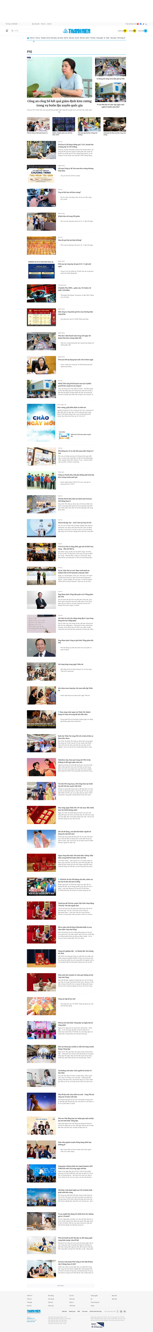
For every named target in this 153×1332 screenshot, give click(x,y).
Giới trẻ (66, 38)
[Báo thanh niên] (76, 30)
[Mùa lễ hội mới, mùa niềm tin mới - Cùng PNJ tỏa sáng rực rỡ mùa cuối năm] (41, 1102)
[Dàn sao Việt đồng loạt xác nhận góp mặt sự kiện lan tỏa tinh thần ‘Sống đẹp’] (41, 1126)
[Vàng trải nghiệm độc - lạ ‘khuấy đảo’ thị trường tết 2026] (41, 958)
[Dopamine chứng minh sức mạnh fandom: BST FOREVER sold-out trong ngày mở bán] (41, 1173)
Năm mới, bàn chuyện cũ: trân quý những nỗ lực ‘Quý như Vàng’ (75, 976)
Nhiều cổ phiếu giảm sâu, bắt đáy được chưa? (62, 134)
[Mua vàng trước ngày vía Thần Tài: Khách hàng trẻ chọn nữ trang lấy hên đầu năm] (41, 719)
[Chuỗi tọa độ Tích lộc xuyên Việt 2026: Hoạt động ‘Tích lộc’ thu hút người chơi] (41, 910)
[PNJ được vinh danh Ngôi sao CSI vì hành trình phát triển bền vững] (41, 1197)
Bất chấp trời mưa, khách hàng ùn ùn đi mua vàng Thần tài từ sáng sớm (76, 670)
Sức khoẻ (51, 1299)
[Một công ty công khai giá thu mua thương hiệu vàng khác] (41, 317)
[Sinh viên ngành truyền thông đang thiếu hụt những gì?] (41, 1149)
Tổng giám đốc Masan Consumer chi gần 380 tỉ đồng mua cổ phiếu (77, 296)
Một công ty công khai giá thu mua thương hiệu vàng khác (75, 313)
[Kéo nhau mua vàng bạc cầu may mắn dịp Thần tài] (41, 695)
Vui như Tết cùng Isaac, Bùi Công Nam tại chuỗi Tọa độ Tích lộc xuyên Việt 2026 (75, 785)
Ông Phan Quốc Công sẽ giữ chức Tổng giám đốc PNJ (75, 641)
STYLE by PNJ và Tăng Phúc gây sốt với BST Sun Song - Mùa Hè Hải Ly (75, 548)
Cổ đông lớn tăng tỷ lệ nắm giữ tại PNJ (110, 79)
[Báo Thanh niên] (33, 1311)
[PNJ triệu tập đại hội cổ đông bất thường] (89, 124)
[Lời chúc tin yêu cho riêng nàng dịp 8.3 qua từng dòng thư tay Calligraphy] (41, 624)
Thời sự (37, 38)
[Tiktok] (143, 24)
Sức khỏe (60, 38)
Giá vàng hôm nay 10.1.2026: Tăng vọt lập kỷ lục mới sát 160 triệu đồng (77, 1005)
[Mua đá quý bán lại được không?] (41, 246)
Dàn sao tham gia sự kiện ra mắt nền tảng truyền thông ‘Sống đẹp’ (76, 1048)
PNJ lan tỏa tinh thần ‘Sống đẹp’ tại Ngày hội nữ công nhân (75, 1024)
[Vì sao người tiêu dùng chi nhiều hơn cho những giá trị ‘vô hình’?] (41, 1221)
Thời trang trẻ (121, 38)
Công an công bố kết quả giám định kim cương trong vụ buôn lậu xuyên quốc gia (59, 103)
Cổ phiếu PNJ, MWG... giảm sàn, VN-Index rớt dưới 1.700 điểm (74, 289)
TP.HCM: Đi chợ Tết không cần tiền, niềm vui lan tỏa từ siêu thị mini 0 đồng (75, 880)
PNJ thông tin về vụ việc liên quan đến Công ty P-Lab (76, 452)
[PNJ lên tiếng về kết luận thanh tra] (38, 124)
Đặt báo (64, 1311)
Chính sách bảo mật (95, 1311)
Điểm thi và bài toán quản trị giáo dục (81, 435)
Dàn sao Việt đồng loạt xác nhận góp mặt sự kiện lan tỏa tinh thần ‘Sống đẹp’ (76, 1119)
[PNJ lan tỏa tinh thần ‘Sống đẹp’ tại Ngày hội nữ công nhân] (41, 1030)
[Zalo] (146, 24)
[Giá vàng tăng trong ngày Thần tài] (41, 671)
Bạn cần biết (35, 24)
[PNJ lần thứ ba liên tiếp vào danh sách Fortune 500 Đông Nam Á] (41, 504)
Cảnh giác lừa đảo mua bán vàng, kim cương (114, 134)
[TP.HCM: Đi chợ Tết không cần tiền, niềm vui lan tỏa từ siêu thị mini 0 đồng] (41, 887)
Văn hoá (71, 1299)
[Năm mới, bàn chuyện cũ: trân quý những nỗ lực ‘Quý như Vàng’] (41, 982)
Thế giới (43, 38)
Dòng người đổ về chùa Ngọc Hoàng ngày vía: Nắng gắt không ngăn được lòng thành (77, 720)
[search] (22, 30)
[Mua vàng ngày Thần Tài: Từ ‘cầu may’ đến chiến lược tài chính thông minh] (41, 815)
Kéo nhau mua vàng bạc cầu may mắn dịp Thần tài (75, 689)
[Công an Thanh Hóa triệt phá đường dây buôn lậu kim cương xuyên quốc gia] (41, 480)
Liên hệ (49, 24)
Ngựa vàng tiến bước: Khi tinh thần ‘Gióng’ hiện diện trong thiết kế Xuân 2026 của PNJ (75, 857)
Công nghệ (99, 38)
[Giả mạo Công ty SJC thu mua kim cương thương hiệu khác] (41, 174)
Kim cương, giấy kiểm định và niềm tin (71, 407)
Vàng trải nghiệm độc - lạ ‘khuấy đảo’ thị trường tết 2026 (75, 952)
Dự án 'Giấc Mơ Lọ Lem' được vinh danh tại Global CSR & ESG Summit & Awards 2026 (73, 572)
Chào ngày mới (61, 404)
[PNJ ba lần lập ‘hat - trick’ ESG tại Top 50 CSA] (41, 528)
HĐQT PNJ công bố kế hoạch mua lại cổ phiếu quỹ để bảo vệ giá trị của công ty (74, 385)
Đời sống (54, 38)
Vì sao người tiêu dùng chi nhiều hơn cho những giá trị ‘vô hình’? (75, 1215)
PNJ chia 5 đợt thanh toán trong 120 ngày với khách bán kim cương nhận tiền (74, 337)
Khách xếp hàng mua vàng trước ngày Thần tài (75, 695)
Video (107, 38)
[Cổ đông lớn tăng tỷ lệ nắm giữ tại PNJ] (110, 66)
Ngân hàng (61, 165)
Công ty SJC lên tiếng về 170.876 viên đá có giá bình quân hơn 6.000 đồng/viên (77, 272)
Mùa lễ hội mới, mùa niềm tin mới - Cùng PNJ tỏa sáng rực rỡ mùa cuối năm (76, 1096)
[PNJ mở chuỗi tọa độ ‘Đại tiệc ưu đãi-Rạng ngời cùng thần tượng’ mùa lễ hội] (41, 1245)
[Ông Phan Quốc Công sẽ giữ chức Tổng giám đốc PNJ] (41, 648)
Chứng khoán (62, 285)
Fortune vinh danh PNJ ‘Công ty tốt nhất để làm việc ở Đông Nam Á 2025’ (75, 1263)
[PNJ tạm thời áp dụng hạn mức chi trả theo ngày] (41, 365)
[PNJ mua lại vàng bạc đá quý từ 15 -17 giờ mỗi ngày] (41, 269)
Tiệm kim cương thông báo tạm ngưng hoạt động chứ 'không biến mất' (77, 344)
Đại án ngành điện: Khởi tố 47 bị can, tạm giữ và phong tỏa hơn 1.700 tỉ (75, 483)
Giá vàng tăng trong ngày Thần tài (70, 664)
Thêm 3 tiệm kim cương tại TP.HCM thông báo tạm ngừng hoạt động (76, 365)
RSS (78, 1311)
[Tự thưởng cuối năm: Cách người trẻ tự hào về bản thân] (41, 1078)
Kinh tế (48, 38)
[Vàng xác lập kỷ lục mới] (41, 1006)
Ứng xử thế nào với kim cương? (70, 176)
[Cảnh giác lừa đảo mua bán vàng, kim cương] (114, 124)
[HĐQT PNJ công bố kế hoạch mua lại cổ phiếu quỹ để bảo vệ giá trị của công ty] (41, 389)
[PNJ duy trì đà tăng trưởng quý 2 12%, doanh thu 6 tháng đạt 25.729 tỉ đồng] (41, 150)
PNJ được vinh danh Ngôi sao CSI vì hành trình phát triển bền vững (75, 1191)
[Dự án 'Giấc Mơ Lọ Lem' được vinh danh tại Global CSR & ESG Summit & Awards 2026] (41, 576)
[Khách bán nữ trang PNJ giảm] (41, 222)
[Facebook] (141, 24)
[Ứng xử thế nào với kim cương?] (41, 198)
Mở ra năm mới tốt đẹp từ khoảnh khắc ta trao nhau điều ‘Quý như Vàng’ (75, 928)
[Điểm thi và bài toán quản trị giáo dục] (64, 437)
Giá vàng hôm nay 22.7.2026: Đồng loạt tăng (74, 319)
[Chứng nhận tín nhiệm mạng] (97, 1325)
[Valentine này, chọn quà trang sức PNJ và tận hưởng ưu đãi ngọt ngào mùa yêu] (41, 767)
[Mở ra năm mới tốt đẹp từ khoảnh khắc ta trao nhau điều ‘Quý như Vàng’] (41, 934)
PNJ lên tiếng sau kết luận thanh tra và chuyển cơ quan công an (76, 648)
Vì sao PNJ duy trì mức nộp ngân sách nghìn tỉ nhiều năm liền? (110, 106)
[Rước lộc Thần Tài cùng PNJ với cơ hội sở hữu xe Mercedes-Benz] (41, 743)
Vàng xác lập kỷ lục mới (66, 999)
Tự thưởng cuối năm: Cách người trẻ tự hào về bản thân (75, 1072)
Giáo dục (71, 38)
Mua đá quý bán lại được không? (70, 240)
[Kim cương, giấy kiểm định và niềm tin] (41, 423)
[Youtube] (138, 24)
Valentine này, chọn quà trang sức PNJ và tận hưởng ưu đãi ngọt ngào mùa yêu (74, 761)
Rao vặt (114, 1299)
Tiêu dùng (113, 38)
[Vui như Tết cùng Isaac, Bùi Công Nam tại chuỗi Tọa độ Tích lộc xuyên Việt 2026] (41, 791)
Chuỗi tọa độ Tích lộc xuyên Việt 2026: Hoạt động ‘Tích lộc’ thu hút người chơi (76, 904)
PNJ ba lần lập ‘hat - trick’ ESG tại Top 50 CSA (74, 523)
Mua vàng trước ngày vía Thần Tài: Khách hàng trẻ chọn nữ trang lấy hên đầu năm (74, 713)
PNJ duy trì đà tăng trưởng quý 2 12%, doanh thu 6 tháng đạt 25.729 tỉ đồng (76, 146)
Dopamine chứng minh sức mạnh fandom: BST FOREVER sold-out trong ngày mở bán (75, 1167)
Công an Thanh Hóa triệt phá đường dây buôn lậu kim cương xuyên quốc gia (76, 476)
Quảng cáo (72, 1311)
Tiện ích (43, 24)
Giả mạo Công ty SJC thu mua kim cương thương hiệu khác (75, 169)
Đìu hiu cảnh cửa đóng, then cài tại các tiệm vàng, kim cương (76, 198)
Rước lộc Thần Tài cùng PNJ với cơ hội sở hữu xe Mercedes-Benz (75, 737)
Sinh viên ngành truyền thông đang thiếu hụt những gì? (74, 1143)
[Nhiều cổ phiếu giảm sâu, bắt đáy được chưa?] (63, 124)
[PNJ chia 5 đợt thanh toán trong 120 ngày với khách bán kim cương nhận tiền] (41, 341)
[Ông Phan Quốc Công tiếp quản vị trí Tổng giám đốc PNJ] (41, 600)
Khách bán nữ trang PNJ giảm (69, 216)
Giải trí (87, 38)
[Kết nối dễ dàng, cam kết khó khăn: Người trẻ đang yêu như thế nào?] (41, 839)
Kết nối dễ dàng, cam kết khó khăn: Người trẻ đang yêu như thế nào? (74, 833)
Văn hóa (82, 38)
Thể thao (93, 38)
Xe (104, 38)
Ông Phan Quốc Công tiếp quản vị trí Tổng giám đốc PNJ (75, 595)
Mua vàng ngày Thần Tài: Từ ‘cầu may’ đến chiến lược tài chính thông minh (76, 809)
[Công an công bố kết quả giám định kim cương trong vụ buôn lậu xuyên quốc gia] (59, 77)
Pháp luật (61, 472)
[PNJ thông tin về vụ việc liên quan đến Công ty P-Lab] (41, 456)
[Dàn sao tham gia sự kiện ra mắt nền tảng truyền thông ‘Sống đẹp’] (41, 1054)
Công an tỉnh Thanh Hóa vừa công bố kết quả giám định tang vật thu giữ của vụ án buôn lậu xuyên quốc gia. (59, 111)
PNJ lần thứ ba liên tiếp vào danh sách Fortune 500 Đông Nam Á (75, 500)
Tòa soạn (84, 1311)
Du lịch (77, 38)
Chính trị (32, 38)
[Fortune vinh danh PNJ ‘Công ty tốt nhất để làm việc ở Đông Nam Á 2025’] (41, 1269)
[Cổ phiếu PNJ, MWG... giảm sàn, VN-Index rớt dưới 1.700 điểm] (41, 293)
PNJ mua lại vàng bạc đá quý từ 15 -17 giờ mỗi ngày (77, 221)
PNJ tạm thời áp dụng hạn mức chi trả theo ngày (75, 360)
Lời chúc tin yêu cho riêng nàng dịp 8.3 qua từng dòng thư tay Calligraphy (75, 619)
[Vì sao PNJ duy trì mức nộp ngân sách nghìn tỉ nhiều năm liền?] (110, 92)
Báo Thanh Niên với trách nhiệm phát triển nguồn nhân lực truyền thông (76, 1150)
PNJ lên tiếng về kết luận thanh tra (37, 133)
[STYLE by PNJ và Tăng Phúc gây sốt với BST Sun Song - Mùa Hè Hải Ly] (41, 552)
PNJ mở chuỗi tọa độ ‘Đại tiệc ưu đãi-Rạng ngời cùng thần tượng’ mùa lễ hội (75, 1239)
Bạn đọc (114, 1295)
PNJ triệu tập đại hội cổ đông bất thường (87, 134)
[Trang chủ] (28, 38)
